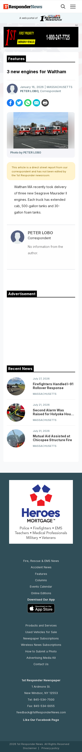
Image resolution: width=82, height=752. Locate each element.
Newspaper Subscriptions (41, 638)
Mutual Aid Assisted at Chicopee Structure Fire (52, 438)
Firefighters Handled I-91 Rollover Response (53, 386)
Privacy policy (50, 748)
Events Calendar (41, 586)
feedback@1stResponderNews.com (41, 712)
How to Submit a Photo (41, 651)
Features (41, 574)
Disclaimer (30, 748)
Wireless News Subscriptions (41, 644)
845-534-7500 (43, 699)
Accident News (41, 567)
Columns (41, 580)
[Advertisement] (41, 330)
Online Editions (41, 593)
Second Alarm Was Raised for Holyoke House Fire (54, 412)
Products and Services (41, 625)
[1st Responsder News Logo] (22, 6)
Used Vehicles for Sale (41, 632)
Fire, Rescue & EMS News (41, 561)
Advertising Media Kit (41, 657)
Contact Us (41, 664)
